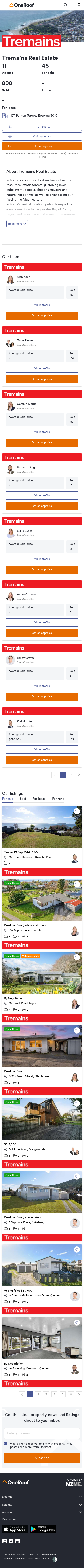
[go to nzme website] (74, 1483)
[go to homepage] (21, 5)
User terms (34, 1558)
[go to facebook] (11, 1541)
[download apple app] (15, 1530)
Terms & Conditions (14, 1558)
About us (33, 1554)
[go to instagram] (4, 1541)
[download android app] (43, 1530)
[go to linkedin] (17, 1541)
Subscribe (42, 1458)
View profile (42, 305)
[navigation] (54, 775)
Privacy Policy (49, 1554)
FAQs (46, 1558)
